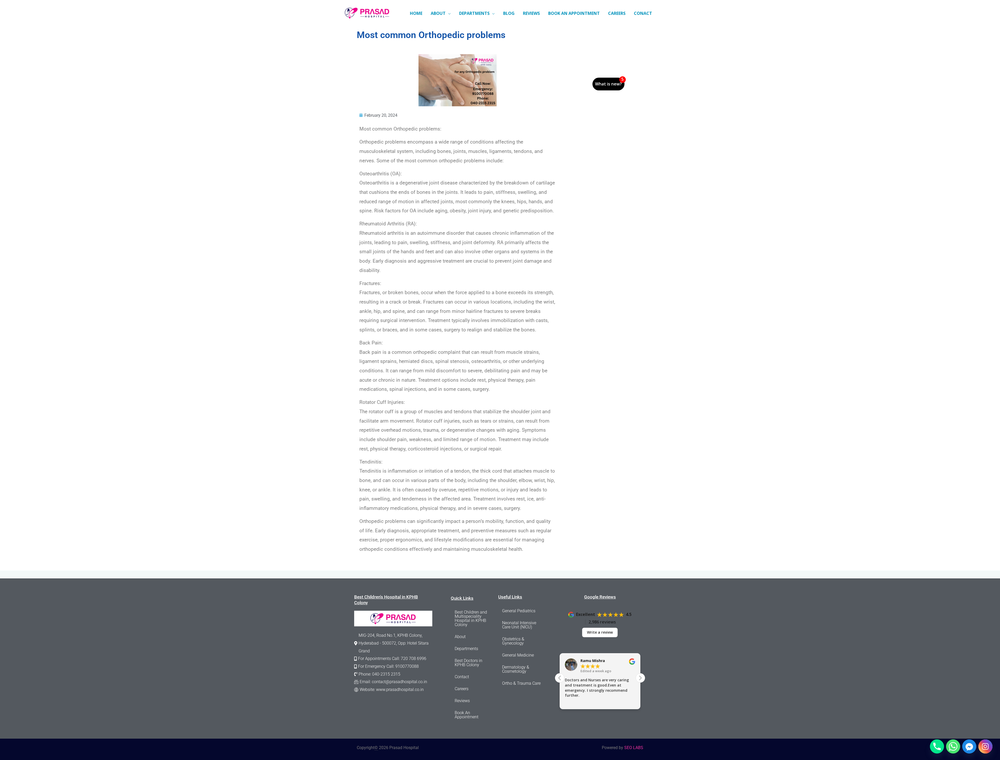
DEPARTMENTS (474, 13)
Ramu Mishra (592, 660)
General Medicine (518, 655)
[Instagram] (985, 746)
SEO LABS (633, 747)
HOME (416, 13)
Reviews (462, 700)
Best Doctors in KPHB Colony (468, 662)
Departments (466, 648)
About (460, 636)
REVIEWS (531, 13)
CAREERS (617, 13)
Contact (462, 676)
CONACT (643, 13)
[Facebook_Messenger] (969, 746)
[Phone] (937, 746)
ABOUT (438, 13)
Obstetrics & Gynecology (513, 641)
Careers (461, 688)
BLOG (509, 13)
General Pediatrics (518, 610)
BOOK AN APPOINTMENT (574, 13)
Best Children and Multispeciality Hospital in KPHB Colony (471, 618)
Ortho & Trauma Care (521, 683)
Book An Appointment (466, 714)
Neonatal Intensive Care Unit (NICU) (519, 624)
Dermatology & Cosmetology (515, 669)
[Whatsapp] (953, 746)
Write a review (600, 632)
